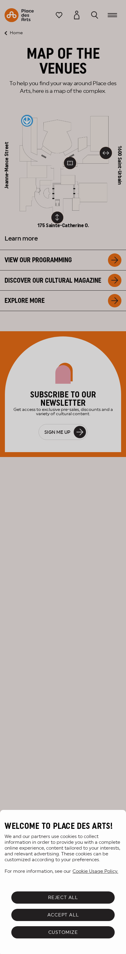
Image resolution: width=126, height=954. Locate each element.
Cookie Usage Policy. (95, 871)
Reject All (63, 897)
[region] (63, 882)
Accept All (63, 915)
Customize (63, 932)
